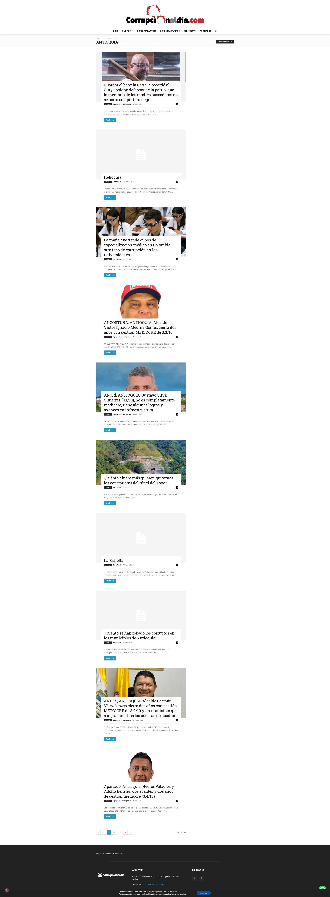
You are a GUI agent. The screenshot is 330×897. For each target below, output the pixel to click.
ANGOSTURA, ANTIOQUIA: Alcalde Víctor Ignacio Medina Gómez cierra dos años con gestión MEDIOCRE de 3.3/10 (140, 327)
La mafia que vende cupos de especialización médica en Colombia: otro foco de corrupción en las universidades (137, 247)
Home (98, 38)
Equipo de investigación (122, 104)
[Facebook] (194, 878)
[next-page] (131, 832)
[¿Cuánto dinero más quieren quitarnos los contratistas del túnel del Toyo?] (141, 462)
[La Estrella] (141, 538)
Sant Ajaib (117, 182)
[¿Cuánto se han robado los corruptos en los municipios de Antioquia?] (141, 615)
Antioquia (106, 38)
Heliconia (112, 177)
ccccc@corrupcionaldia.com (153, 884)
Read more (110, 120)
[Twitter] (201, 878)
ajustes (183, 894)
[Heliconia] (141, 155)
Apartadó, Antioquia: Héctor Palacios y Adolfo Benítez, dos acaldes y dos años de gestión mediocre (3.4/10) (139, 791)
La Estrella (113, 560)
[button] (216, 31)
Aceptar (203, 893)
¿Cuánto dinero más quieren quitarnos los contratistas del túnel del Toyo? (138, 480)
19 (125, 832)
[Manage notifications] (7, 890)
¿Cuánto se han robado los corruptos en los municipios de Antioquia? (139, 635)
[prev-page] (98, 832)
